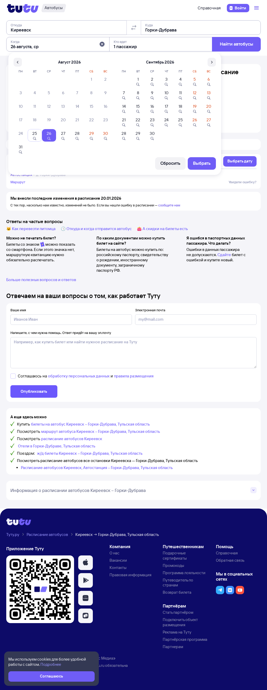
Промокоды (173, 565)
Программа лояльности (184, 572)
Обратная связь (230, 560)
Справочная (209, 7)
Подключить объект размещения (180, 622)
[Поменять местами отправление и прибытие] (133, 27)
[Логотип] (22, 8)
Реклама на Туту (177, 632)
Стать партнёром (178, 612)
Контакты (118, 567)
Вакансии (118, 560)
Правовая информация (130, 574)
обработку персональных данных (79, 376)
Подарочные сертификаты (175, 555)
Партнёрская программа (185, 639)
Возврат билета (177, 592)
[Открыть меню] (257, 8)
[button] (102, 44)
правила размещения (134, 376)
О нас (114, 552)
